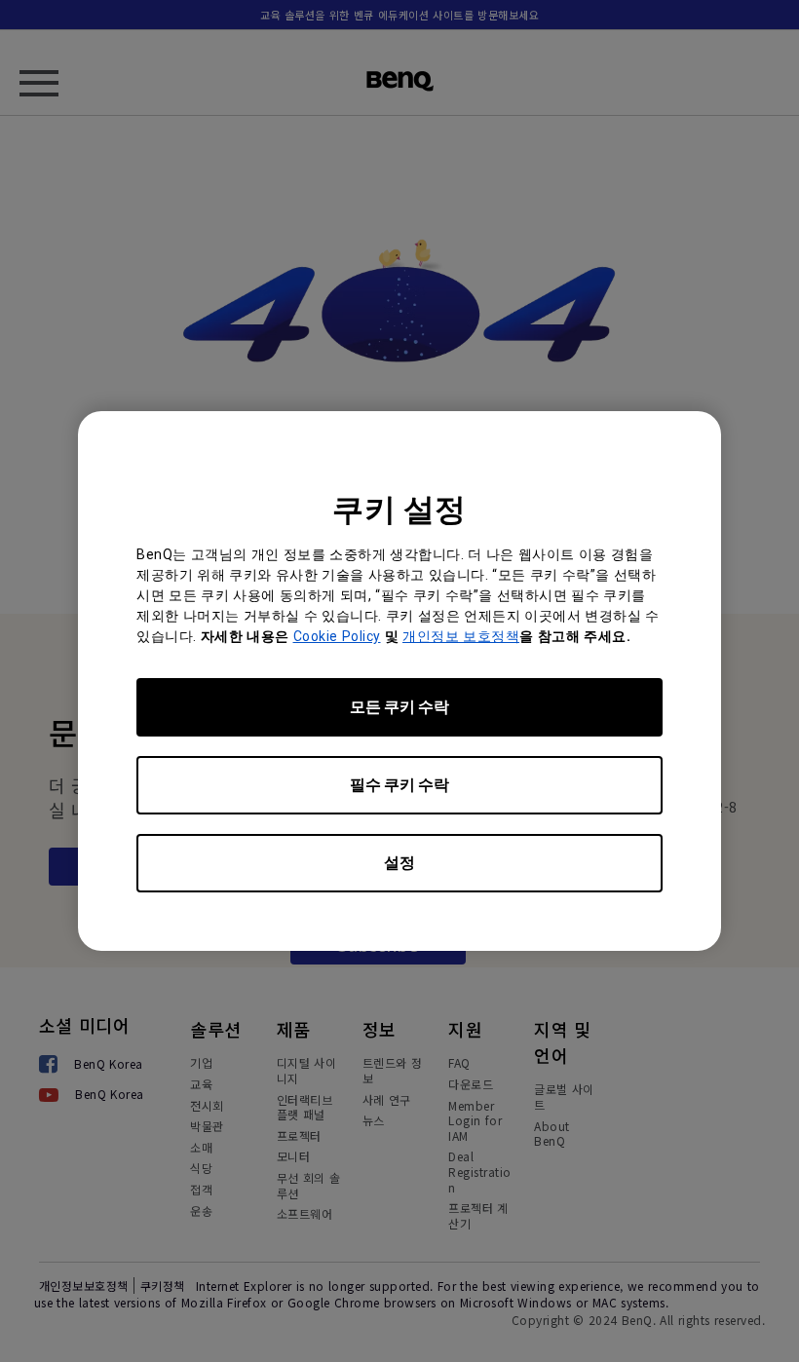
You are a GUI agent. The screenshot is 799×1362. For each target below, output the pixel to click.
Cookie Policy (337, 636)
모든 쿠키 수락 (399, 707)
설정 (399, 862)
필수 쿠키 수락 (399, 785)
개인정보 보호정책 (460, 636)
